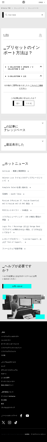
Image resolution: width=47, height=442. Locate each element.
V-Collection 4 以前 (17, 76)
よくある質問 (5, 377)
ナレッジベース (19, 8)
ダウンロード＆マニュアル (9, 370)
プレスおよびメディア (8, 407)
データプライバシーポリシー (38, 434)
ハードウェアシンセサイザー (10, 336)
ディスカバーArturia (8, 396)
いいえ (29, 103)
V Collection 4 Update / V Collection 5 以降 (20, 68)
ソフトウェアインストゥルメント (11, 347)
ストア (3, 366)
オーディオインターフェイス (10, 344)
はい (18, 103)
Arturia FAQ (5, 8)
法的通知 (27, 434)
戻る (7, 35)
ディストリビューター (8, 381)
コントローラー (6, 340)
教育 (2, 404)
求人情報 (4, 400)
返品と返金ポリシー (7, 385)
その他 (3, 355)
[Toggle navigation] (3, 2)
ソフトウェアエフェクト (8, 351)
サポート (4, 374)
